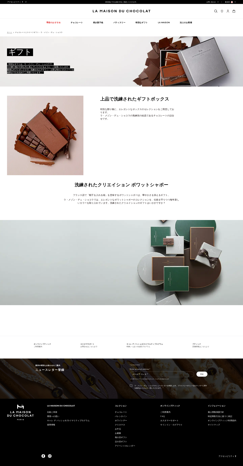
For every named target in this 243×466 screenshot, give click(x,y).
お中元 (118, 429)
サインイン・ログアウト (171, 424)
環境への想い (53, 416)
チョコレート (121, 412)
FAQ (162, 416)
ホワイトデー (121, 420)
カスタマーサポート (169, 420)
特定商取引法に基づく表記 (220, 416)
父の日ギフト (121, 441)
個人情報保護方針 (216, 412)
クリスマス (120, 424)
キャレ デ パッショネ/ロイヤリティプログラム (68, 420)
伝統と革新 (52, 412)
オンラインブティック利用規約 (222, 420)
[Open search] (216, 11)
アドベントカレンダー (125, 446)
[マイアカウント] (228, 11)
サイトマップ (214, 424)
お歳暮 (118, 433)
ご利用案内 (165, 412)
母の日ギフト (121, 437)
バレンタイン (121, 416)
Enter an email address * (140, 369)
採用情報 (51, 424)
